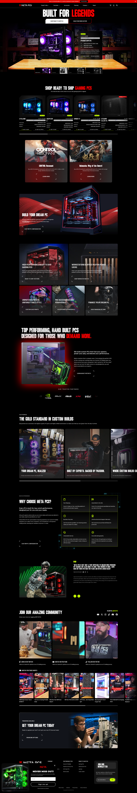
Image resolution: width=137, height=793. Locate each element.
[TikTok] (109, 614)
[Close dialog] (54, 765)
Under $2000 (81, 771)
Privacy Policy (75, 787)
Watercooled (66, 771)
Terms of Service (83, 787)
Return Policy (61, 787)
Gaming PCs (81, 764)
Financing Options (32, 737)
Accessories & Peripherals (66, 309)
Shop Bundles (84, 1)
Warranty (68, 787)
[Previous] (74, 596)
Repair (94, 5)
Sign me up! (43, 784)
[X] (87, 572)
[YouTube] (83, 572)
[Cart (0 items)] (110, 5)
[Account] (114, 5)
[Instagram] (105, 614)
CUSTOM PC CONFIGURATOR (32, 229)
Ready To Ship (44, 5)
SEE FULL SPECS (95, 56)
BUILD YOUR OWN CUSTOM (80, 21)
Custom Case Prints (32, 309)
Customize (55, 5)
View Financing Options (98, 309)
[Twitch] (85, 572)
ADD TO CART (86, 56)
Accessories (67, 5)
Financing (76, 5)
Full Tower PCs (66, 769)
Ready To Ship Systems (32, 279)
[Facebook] (117, 614)
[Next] (78, 596)
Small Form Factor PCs (68, 766)
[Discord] (113, 614)
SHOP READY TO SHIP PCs (56, 21)
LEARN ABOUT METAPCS (84, 373)
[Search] (117, 5)
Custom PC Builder (67, 764)
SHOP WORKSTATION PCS (81, 279)
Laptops (80, 769)
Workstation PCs (82, 766)
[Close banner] (135, 1)
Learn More (46, 176)
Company (85, 5)
